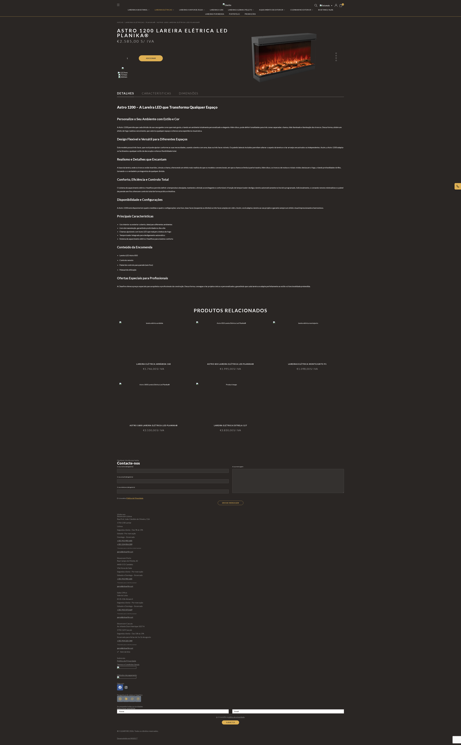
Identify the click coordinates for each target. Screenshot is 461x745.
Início (120, 22)
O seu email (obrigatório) (125, 477)
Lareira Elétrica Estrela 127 (230, 425)
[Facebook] (120, 687)
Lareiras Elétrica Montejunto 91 (307, 364)
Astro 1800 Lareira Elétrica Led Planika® (154, 425)
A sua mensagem (237, 467)
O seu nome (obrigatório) (125, 467)
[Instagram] (126, 687)
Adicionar (151, 58)
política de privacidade (236, 717)
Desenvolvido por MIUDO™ (127, 738)
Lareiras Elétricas (134, 22)
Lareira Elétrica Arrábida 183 (153, 364)
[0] (340, 5)
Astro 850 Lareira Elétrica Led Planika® (230, 364)
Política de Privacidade (134, 498)
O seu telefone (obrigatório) (126, 487)
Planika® (150, 22)
